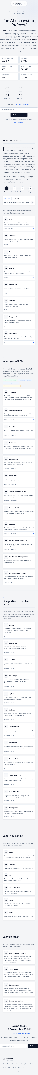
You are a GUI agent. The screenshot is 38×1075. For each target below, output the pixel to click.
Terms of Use (15, 1063)
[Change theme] (25, 3)
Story (4, 1063)
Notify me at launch (19, 115)
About (8, 1063)
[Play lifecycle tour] (32, 202)
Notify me (33, 1046)
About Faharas (19, 122)
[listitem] (7, 189)
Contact (32, 1063)
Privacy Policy (24, 1063)
